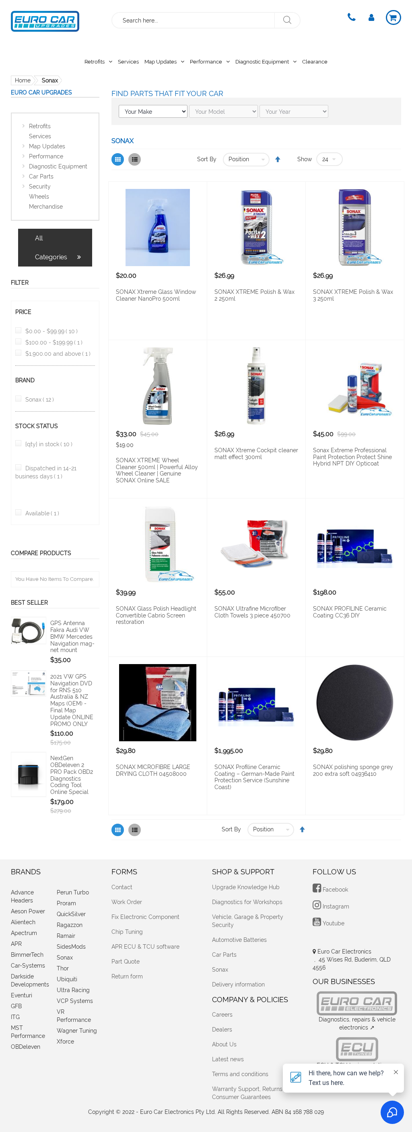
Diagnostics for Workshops (247, 902)
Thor (63, 968)
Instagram (335, 906)
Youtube (332, 923)
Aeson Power (28, 911)
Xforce (65, 1041)
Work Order (126, 902)
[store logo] (45, 19)
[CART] (393, 17)
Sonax (39, 399)
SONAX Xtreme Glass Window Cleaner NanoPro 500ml (156, 295)
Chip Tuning (127, 932)
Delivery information (238, 984)
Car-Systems (28, 965)
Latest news (228, 1059)
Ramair (66, 936)
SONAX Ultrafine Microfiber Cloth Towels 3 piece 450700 (252, 612)
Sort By (206, 159)
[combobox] (193, 20)
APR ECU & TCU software (145, 946)
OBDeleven (25, 1047)
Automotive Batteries (239, 940)
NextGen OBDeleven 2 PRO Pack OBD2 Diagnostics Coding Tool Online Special (71, 775)
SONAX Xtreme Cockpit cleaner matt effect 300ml (256, 453)
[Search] (287, 20)
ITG (15, 1017)
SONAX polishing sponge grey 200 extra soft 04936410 (353, 770)
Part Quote (125, 961)
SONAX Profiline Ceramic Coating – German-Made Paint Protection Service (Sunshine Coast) (254, 777)
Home (23, 80)
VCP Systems (75, 1001)
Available (42, 513)
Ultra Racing (73, 990)
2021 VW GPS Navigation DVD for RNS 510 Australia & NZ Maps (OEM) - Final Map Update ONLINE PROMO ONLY (71, 700)
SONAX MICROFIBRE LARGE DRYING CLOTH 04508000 (153, 770)
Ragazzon (69, 925)
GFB (16, 1006)
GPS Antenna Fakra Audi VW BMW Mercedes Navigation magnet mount (72, 636)
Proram (66, 903)
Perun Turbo (73, 892)
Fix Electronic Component (145, 917)
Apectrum (24, 933)
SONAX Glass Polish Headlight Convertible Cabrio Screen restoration (156, 615)
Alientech (23, 922)
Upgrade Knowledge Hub (246, 887)
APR (16, 944)
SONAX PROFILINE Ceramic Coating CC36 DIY (350, 612)
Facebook (334, 889)
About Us (224, 1044)
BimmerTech (27, 955)
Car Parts (224, 955)
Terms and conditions (240, 1074)
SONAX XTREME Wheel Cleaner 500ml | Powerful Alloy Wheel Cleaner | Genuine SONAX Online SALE (157, 470)
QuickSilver (71, 914)
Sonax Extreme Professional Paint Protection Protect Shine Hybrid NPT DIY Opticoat (352, 457)
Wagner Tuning (77, 1030)
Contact (121, 887)
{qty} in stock (48, 444)
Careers (222, 1014)
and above (58, 354)
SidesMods (71, 946)
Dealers (222, 1029)
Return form (127, 976)
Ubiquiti (67, 979)
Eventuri (21, 995)
